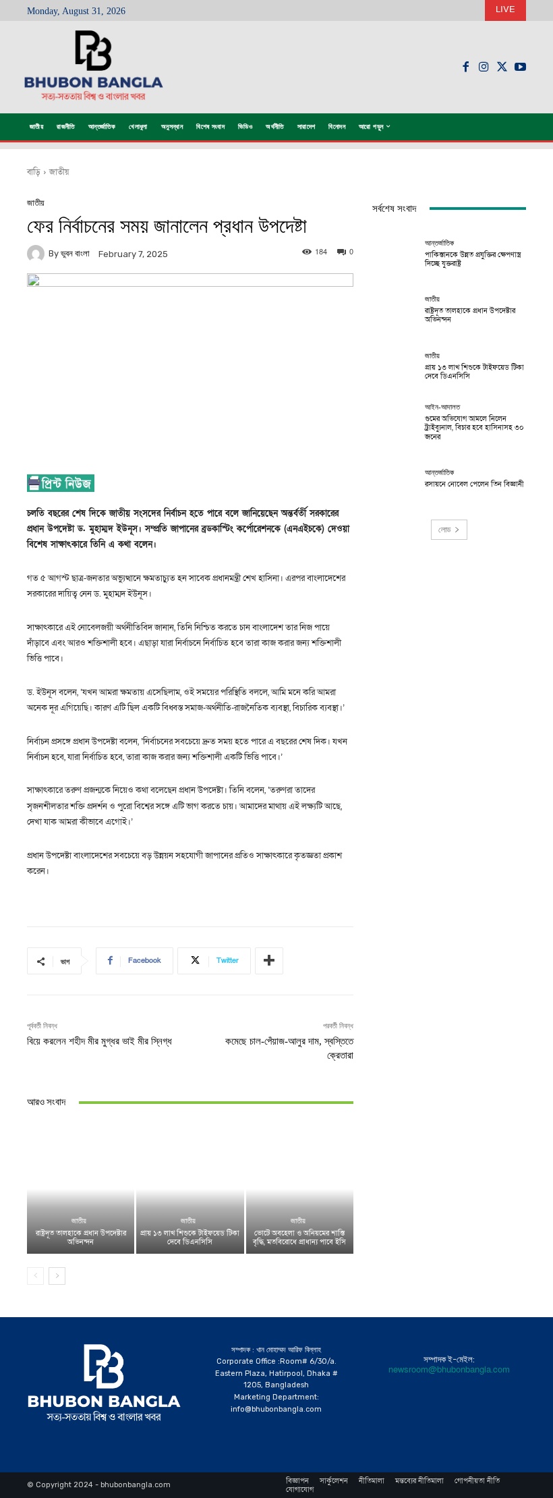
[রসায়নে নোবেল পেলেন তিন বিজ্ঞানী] (395, 478)
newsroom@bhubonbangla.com (449, 1370)
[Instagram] (484, 67)
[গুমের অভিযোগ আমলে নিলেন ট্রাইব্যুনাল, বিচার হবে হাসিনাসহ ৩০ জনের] (395, 422)
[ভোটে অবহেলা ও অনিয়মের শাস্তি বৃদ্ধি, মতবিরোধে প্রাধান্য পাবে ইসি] (299, 1188)
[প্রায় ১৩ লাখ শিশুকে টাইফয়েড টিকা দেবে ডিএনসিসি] (189, 1188)
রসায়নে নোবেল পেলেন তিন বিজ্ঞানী (474, 484)
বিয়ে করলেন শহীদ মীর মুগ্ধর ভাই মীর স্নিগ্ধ (99, 1041)
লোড (444, 529)
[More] (269, 960)
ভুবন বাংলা (75, 253)
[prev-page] (35, 1276)
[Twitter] (502, 67)
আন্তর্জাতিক (439, 243)
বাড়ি (33, 172)
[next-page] (57, 1276)
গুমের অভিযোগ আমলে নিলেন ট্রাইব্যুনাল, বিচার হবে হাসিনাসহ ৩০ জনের (474, 427)
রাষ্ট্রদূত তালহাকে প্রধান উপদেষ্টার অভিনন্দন (81, 1237)
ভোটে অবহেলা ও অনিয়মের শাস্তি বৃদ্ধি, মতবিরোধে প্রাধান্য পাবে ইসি (299, 1237)
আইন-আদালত (442, 407)
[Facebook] (465, 67)
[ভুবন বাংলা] (38, 253)
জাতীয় (59, 172)
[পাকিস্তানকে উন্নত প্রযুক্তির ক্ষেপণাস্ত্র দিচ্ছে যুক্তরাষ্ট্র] (395, 254)
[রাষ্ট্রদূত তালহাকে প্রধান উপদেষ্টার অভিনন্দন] (80, 1188)
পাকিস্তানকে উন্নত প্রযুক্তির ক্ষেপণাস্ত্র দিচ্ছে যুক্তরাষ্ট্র (473, 259)
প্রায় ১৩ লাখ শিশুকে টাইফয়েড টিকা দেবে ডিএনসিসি (189, 1237)
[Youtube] (520, 67)
